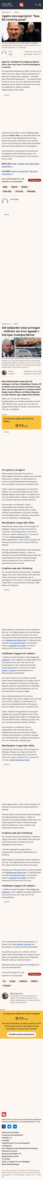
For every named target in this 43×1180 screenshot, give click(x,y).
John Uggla (14, 199)
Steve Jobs (7, 191)
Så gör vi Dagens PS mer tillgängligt (16, 1162)
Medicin (25, 187)
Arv (4, 981)
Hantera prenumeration (10, 1132)
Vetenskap (31, 191)
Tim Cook (19, 191)
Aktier (16, 324)
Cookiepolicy (7, 1146)
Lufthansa (23, 981)
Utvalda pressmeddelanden (12, 1135)
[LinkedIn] (15, 1126)
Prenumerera (34, 180)
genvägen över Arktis (17, 646)
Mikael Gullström (16, 994)
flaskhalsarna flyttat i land (16, 640)
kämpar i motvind (9, 670)
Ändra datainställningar (10, 1164)
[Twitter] (9, 1126)
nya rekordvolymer (17, 643)
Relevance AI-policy (9, 1151)
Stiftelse (34, 981)
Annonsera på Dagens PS (11, 1154)
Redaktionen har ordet (10, 1156)
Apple (5, 187)
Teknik (16, 12)
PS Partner (6, 1159)
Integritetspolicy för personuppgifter (16, 1143)
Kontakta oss (7, 1138)
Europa (12, 981)
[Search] (36, 4)
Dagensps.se (6, 12)
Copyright (5, 1140)
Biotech (14, 187)
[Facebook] (4, 1126)
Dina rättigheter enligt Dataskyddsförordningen (20, 1148)
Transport (7, 986)
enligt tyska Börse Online (20, 537)
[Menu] (39, 4)
